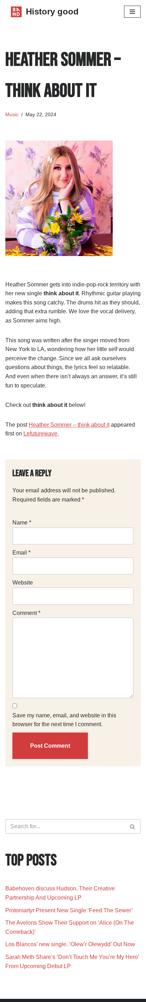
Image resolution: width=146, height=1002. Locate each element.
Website (22, 583)
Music (11, 114)
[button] (132, 826)
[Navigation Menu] (132, 12)
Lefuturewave (40, 434)
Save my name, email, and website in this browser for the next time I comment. (64, 720)
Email (21, 553)
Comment (26, 613)
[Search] (133, 826)
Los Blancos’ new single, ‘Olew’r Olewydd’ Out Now (70, 944)
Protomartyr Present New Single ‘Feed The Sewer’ (69, 910)
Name (21, 523)
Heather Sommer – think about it (69, 425)
